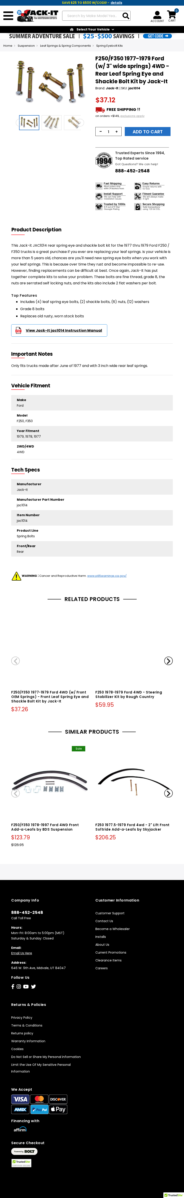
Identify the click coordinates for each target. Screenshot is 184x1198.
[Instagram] (19, 986)
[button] (30, 122)
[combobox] (96, 16)
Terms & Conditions (26, 1025)
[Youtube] (26, 986)
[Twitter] (33, 986)
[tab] (39, 230)
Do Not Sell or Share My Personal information (46, 1057)
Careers (101, 968)
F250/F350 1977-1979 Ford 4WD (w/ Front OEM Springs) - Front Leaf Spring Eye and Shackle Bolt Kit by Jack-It (50, 697)
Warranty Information (28, 1041)
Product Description (36, 229)
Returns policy (22, 1033)
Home (7, 46)
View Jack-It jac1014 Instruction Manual (64, 330)
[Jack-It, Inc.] (36, 15)
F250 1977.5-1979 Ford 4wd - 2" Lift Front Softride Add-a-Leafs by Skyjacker (132, 827)
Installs (100, 937)
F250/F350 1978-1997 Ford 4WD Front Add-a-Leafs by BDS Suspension (45, 827)
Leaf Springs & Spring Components (65, 46)
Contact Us (104, 921)
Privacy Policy (21, 1017)
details (116, 2)
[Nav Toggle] (8, 16)
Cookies (17, 1049)
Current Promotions (110, 952)
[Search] (126, 16)
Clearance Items (108, 960)
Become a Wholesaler (112, 929)
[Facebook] (12, 986)
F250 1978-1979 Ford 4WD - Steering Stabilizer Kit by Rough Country (128, 694)
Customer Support (110, 913)
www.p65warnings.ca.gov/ (107, 576)
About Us (102, 944)
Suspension (26, 46)
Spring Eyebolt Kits (109, 46)
